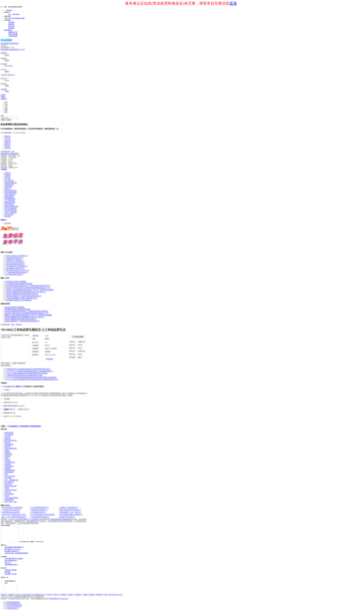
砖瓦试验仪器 (9, 214)
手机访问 (9, 10)
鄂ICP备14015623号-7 (116, 594)
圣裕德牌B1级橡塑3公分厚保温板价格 (19, 300)
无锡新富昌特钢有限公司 (14, 258)
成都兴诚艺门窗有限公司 (14, 260)
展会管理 (11, 26)
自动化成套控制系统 (11, 498)
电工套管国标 (9, 181)
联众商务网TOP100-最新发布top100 (33, 594)
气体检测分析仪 (10, 462)
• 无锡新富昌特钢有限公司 (38, 510)
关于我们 (49, 594)
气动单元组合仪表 (11, 490)
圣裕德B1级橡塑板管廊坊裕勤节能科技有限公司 (22, 294)
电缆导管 (8, 177)
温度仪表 (8, 446)
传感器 (7, 488)
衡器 (6, 474)
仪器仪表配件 (9, 434)
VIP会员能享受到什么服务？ (14, 558)
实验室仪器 (8, 454)
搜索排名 (92, 594)
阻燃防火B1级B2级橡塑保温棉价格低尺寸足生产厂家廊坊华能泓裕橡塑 (30, 290)
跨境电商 (8, 572)
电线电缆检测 (9, 196)
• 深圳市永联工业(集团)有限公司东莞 (13, 514)
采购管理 (11, 24)
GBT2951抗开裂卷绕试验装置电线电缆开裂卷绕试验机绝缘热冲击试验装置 (31, 377)
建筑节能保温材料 (11, 192)
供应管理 (11, 22)
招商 (23, 18)
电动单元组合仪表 (11, 486)
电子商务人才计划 (11, 574)
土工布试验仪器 (10, 200)
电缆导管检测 (9, 204)
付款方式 (8, 562)
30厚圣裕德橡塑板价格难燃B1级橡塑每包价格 (21, 298)
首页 (6, 18)
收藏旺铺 (4, 99)
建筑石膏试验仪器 (11, 190)
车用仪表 (8, 492)
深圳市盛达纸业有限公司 (14, 274)
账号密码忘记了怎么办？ (13, 549)
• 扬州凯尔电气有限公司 (67, 517)
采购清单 (8, 142)
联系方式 (8, 148)
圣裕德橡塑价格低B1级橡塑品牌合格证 (19, 283)
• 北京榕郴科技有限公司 (38, 512)
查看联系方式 (12, 32)
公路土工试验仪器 (11, 212)
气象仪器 (8, 460)
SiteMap (105, 594)
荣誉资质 (8, 146)
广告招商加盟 (12, 36)
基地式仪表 (8, 484)
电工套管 (8, 179)
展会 (19, 18)
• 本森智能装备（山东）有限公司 (70, 512)
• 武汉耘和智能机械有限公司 (39, 507)
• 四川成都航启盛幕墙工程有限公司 (70, 514)
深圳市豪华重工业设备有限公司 (17, 266)
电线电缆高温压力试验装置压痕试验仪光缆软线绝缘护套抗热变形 (28, 369)
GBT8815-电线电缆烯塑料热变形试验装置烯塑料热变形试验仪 (27, 373)
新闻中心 (8, 144)
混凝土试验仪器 (10, 194)
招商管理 (11, 28)
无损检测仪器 (9, 444)
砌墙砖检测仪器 (10, 202)
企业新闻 (78, 594)
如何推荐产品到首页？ (12, 551)
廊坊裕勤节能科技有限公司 (15, 264)
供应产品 (8, 140)
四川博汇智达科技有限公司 (15, 262)
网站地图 (99, 594)
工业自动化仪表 (10, 476)
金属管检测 (8, 186)
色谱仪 (7, 458)
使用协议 (64, 594)
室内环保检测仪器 (11, 448)
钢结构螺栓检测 (10, 198)
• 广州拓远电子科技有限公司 (10, 510)
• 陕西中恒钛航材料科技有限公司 (70, 510)
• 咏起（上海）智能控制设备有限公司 (13, 517)
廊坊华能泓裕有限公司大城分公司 (17, 270)
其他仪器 (8, 216)
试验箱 (7, 450)
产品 (9, 18)
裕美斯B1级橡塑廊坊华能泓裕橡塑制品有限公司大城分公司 (26, 292)
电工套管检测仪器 (11, 208)
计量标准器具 (9, 466)
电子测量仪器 (9, 482)
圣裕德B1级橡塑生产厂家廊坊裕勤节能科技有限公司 (23, 296)
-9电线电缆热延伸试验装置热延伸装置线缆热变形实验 (24, 375)
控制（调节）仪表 (11, 502)
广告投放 (14, 570)
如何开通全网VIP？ (11, 560)
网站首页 (8, 136)
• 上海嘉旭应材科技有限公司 (39, 517)
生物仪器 (8, 456)
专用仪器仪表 (9, 432)
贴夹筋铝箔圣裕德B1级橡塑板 (16, 281)
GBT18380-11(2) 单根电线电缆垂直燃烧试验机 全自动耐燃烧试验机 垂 (29, 371)
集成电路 (8, 468)
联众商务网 (30, 521)
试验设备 (8, 452)
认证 (18, 155)
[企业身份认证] (6, 45)
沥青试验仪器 (9, 185)
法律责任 (71, 594)
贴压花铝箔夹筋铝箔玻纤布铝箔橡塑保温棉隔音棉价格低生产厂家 (28, 288)
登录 (233, 3)
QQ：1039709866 (14, 14)
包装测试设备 (9, 500)
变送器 (7, 496)
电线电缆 (8, 175)
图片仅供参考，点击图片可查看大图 (13, 363)
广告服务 (85, 594)
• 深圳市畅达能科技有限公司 (10, 512)
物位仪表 (8, 442)
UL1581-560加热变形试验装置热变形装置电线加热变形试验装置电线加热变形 (32, 379)
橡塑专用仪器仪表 (11, 440)
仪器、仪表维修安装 (11, 480)
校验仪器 (8, 438)
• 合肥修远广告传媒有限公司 (68, 507)
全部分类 (8, 173)
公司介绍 (8, 138)
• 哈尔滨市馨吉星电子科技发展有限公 (42, 514)
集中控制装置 (9, 494)
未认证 (7, 55)
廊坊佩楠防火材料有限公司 (15, 268)
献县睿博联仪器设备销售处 (10, 49)
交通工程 (8, 188)
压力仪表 (8, 436)
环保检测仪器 (9, 472)
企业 (12, 18)
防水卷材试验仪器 (11, 210)
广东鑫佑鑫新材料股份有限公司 (17, 272)
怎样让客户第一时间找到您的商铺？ (17, 553)
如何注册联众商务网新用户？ (14, 547)
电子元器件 (8, 478)
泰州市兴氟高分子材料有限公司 (17, 256)
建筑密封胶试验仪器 (11, 206)
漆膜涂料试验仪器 (11, 183)
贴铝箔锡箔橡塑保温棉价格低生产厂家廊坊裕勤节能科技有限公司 (28, 286)
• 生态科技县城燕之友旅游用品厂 (12, 507)
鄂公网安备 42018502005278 (59, 598)
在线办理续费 (12, 34)
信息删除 (11, 594)
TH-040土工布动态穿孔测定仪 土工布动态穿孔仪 (25, 519)
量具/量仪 (8, 464)
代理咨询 (8, 570)
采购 (16, 18)
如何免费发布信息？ (11, 564)
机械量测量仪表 (10, 470)
